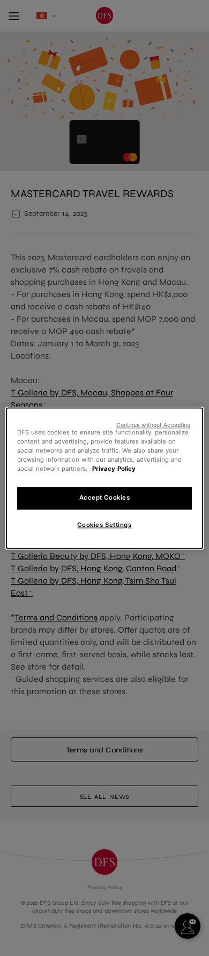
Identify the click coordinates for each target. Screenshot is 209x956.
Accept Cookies (104, 497)
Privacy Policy (114, 468)
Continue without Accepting (153, 425)
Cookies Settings (104, 524)
